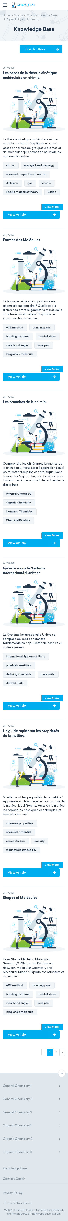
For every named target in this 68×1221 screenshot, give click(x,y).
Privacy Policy (12, 1193)
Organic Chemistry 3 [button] (17, 1152)
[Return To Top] (61, 1073)
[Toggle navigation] (5, 5)
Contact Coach (14, 1178)
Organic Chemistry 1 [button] (17, 1125)
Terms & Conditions (17, 1203)
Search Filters (35, 49)
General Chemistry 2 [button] (17, 1099)
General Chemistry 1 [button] (17, 1085)
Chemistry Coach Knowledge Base (35, 15)
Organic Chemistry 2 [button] (17, 1138)
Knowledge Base (15, 1168)
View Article (17, 214)
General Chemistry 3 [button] (17, 1112)
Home (7, 15)
